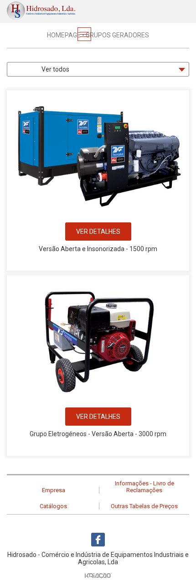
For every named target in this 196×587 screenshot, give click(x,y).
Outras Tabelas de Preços (144, 506)
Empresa (53, 490)
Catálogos (53, 506)
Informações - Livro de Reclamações (144, 487)
